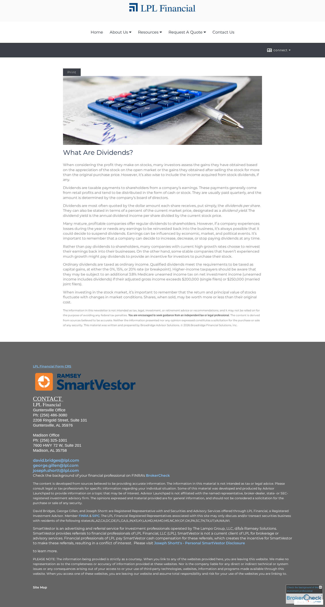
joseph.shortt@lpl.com (56, 470)
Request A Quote (185, 32)
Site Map (40, 587)
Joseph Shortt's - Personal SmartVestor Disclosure (199, 543)
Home (97, 32)
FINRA (83, 516)
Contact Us (223, 32)
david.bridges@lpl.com (56, 460)
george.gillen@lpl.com (55, 465)
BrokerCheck (158, 475)
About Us (119, 32)
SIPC (95, 516)
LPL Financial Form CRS (52, 366)
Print (71, 72)
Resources (148, 32)
